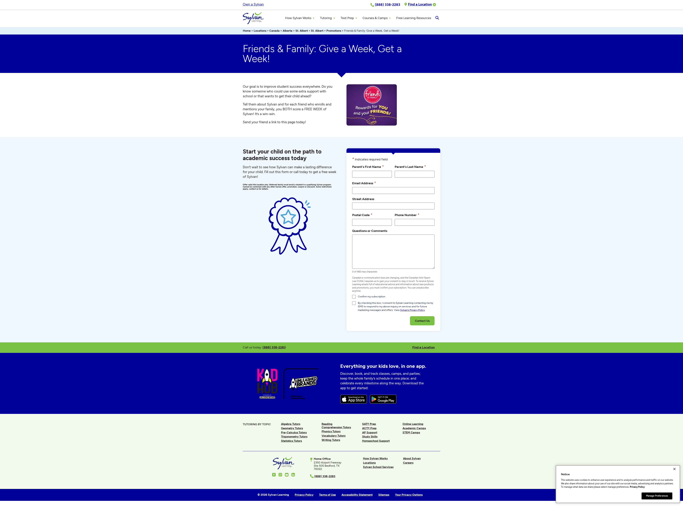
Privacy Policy (637, 487)
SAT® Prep (369, 424)
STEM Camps (411, 432)
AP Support (369, 432)
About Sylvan (412, 458)
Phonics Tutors (331, 431)
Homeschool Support (376, 441)
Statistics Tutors (291, 441)
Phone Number (407, 215)
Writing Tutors (331, 440)
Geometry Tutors (292, 428)
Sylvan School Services (378, 467)
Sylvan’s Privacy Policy (412, 310)
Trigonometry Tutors (294, 436)
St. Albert (301, 30)
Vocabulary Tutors (333, 435)
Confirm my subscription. (372, 296)
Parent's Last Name (410, 166)
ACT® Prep (369, 428)
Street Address (363, 199)
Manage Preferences (657, 495)
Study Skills (369, 436)
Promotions (333, 30)
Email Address (364, 183)
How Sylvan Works (375, 458)
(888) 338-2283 (274, 347)
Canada (274, 30)
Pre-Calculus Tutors (294, 432)
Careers (408, 462)
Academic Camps (414, 428)
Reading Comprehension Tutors (336, 425)
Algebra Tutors (290, 424)
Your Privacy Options (409, 494)
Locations (260, 30)
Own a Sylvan (253, 4)
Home (247, 30)
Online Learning (413, 424)
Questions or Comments (369, 231)
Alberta (287, 30)
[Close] (674, 469)
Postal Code (362, 215)
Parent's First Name (368, 166)
